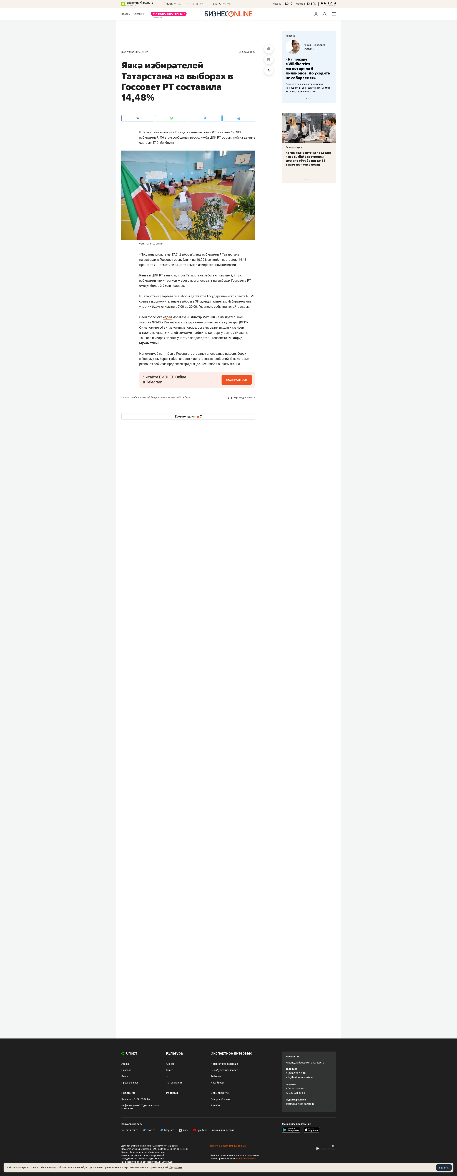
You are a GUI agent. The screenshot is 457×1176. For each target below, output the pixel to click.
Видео (169, 1070)
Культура (174, 1053)
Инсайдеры (217, 1082)
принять (444, 1167)
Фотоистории (174, 1082)
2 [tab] (308, 98)
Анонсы (170, 1063)
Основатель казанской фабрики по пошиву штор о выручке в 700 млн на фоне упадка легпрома (308, 88)
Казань (277, 3)
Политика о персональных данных (228, 1146)
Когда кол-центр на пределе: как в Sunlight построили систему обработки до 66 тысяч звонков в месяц (308, 158)
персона (290, 35)
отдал (167, 317)
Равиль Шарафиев (314, 45)
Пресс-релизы (129, 1082)
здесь (244, 306)
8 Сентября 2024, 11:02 (134, 52)
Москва (300, 3)
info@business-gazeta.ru (299, 1077)
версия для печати (244, 397)
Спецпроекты (220, 1093)
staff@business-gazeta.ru (300, 1103)
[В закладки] (268, 59)
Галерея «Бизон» (220, 1099)
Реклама (172, 1093)
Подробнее (175, 1167)
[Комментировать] (268, 49)
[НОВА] (169, 15)
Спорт (131, 1053)
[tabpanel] (309, 66)
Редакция (128, 1093)
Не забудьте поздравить (225, 1070)
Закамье (139, 14)
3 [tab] (310, 98)
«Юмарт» (308, 48)
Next (331, 98)
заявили (170, 275)
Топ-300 (215, 1105)
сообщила (180, 137)
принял (171, 338)
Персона (126, 1070)
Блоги (124, 1076)
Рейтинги (216, 1076)
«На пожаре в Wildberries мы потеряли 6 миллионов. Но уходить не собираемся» (308, 68)
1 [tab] (306, 98)
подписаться (236, 379)
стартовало (196, 353)
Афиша (125, 1063)
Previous (287, 98)
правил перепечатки (245, 1158)
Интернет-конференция (224, 1063)
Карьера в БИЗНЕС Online (136, 1099)
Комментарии (188, 416)
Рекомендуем (294, 147)
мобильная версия (223, 1130)
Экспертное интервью (231, 1053)
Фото (169, 1076)
